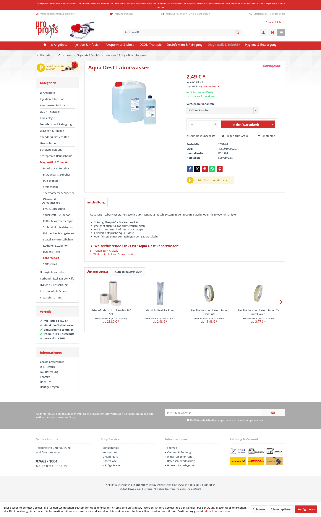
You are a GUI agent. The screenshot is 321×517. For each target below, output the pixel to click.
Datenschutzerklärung (181, 461)
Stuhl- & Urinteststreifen (58, 227)
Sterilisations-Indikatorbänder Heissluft (209, 312)
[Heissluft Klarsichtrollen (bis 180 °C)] (111, 294)
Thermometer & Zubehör (58, 193)
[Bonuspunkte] (57, 67)
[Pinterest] (205, 169)
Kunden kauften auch (128, 271)
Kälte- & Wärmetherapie (57, 221)
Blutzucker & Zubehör (56, 174)
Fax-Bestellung (49, 372)
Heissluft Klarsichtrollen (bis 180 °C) (111, 312)
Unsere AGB (110, 461)
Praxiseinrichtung (51, 297)
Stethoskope (50, 187)
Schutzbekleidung (51, 149)
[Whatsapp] (212, 169)
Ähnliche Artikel (97, 271)
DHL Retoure (48, 367)
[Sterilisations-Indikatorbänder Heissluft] (209, 294)
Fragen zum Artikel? (237, 136)
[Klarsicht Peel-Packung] (160, 294)
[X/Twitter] (197, 169)
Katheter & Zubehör (55, 245)
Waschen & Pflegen (52, 130)
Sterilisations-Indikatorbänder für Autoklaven (258, 312)
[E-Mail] (220, 169)
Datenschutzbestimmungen (209, 420)
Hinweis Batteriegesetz (181, 465)
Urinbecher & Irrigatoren (58, 233)
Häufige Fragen (49, 387)
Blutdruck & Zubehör (55, 168)
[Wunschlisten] (272, 32)
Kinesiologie (47, 118)
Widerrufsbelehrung (179, 456)
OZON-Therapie (50, 111)
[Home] (45, 44)
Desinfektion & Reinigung (56, 124)
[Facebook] (190, 169)
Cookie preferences (52, 362)
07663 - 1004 (46, 461)
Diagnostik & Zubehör (54, 162)
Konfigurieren (306, 509)
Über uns (45, 382)
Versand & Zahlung (179, 452)
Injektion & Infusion (52, 99)
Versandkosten (172, 484)
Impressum (110, 452)
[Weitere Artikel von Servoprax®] (271, 66)
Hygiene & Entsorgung (54, 285)
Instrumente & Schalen (54, 291)
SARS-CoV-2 (50, 264)
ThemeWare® (193, 488)
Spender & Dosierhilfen (54, 137)
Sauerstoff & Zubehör (56, 215)
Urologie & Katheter (52, 272)
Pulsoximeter (51, 180)
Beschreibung (96, 202)
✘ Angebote (47, 92)
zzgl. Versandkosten (209, 86)
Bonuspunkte (111, 447)
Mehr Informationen (217, 511)
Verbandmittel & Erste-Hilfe (57, 278)
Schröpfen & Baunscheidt (56, 156)
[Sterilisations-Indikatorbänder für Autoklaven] (258, 294)
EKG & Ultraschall (53, 209)
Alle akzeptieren (281, 509)
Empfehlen (268, 136)
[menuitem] (274, 22)
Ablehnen (259, 509)
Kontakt (45, 377)
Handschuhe (48, 143)
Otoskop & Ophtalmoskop (51, 200)
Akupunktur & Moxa (52, 105)
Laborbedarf (50, 258)
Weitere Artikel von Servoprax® (113, 254)
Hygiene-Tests (51, 251)
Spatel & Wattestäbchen (57, 239)
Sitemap (172, 447)
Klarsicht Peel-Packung (160, 310)
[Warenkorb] (281, 32)
